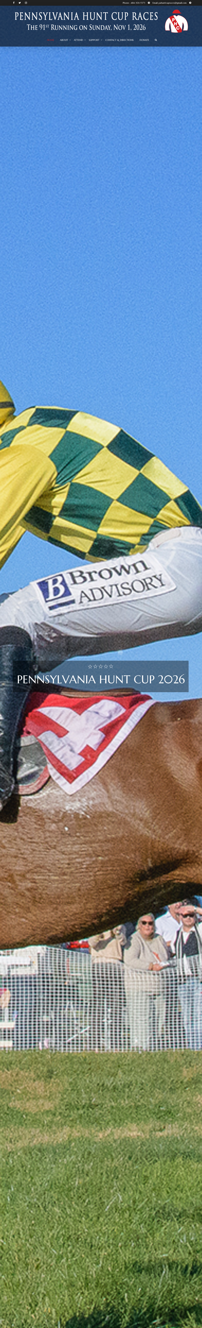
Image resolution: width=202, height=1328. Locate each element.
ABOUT (64, 39)
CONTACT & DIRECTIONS (119, 39)
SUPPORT (94, 39)
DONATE (144, 39)
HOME (50, 39)
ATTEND (78, 39)
